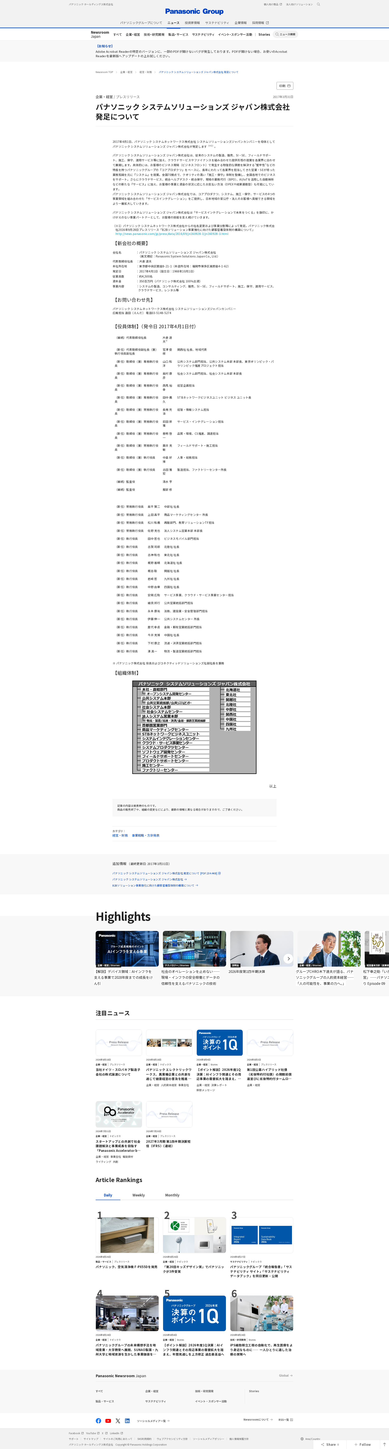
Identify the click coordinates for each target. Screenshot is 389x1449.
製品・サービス (178, 34)
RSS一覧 (284, 1420)
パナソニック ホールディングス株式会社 (91, 4)
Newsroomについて (256, 1419)
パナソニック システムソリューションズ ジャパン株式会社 (147, 879)
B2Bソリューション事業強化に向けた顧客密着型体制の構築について (153, 885)
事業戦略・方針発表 (145, 835)
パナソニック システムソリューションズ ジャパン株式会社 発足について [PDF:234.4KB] (164, 873)
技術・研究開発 (154, 34)
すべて (117, 34)
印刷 (282, 86)
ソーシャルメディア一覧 (151, 1420)
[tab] (138, 1195)
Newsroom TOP (104, 72)
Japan (100, 34)
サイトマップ (91, 1438)
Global (284, 1375)
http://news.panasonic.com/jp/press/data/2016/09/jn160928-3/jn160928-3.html (171, 234)
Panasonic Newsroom (121, 1375)
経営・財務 (146, 72)
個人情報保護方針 (239, 1438)
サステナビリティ (203, 34)
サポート (74, 1438)
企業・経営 (133, 34)
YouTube (91, 1433)
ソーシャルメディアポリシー (208, 1438)
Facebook (74, 1433)
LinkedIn (114, 1433)
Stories (264, 34)
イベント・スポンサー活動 (235, 34)
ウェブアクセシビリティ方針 (172, 1438)
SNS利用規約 (144, 1438)
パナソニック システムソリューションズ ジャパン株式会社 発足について (198, 72)
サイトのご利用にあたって (117, 1438)
